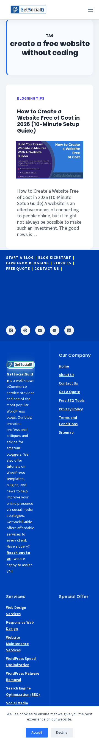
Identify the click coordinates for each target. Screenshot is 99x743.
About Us (66, 375)
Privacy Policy (71, 409)
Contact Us (46, 269)
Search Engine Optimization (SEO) (23, 691)
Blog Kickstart (54, 258)
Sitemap (66, 432)
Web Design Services (16, 611)
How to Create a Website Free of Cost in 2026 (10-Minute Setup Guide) (48, 121)
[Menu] (90, 9)
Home (64, 366)
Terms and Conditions (68, 421)
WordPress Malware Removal (22, 677)
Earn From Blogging (27, 263)
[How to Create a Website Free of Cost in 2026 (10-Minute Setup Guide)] (50, 160)
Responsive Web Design (20, 626)
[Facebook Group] (54, 330)
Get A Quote (69, 392)
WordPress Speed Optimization (21, 662)
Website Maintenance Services (17, 644)
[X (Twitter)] (11, 330)
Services (62, 263)
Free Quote (18, 269)
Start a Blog (20, 258)
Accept (36, 732)
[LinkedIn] (69, 330)
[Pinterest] (25, 330)
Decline (61, 732)
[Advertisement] (76, 620)
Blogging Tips (30, 98)
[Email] (40, 330)
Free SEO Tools (71, 400)
